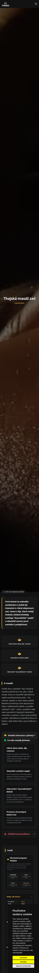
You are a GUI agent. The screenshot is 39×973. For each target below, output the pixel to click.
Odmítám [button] (23, 962)
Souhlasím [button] (23, 958)
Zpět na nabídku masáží (14, 592)
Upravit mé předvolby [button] (23, 966)
